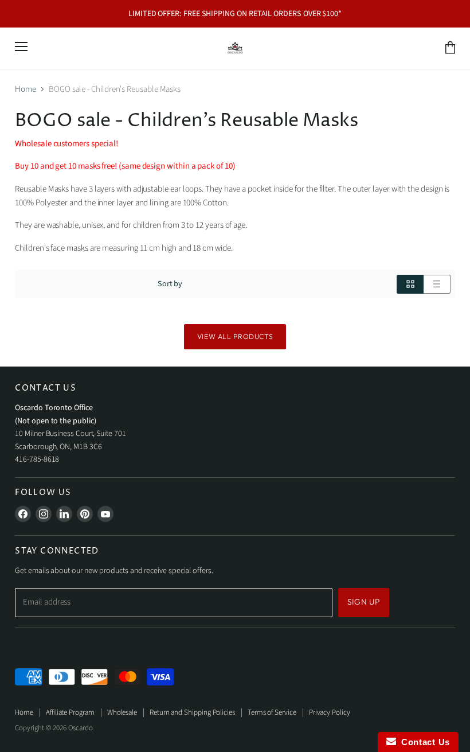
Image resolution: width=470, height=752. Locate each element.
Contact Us (423, 742)
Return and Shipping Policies (192, 712)
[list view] (437, 284)
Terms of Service (272, 712)
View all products (235, 336)
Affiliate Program (70, 712)
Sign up (363, 602)
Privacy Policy (329, 712)
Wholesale (122, 712)
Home (25, 89)
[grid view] (410, 284)
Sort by (170, 284)
